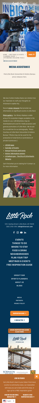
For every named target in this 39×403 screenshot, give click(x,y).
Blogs (19, 286)
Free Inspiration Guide (19, 264)
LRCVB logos (9, 145)
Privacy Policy (19, 303)
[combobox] (8, 401)
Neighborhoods (19, 254)
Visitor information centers (15, 153)
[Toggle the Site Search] (4, 3)
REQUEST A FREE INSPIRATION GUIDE (27, 396)
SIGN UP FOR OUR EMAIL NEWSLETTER (11, 396)
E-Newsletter (18, 320)
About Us (19, 282)
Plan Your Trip (19, 257)
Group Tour (19, 275)
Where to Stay (19, 246)
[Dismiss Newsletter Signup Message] (36, 376)
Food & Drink (19, 250)
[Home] (19, 4)
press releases (14, 108)
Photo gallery (8, 115)
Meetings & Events (19, 261)
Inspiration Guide (19, 313)
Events (19, 239)
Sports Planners (19, 279)
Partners (19, 300)
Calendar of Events (12, 148)
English (9, 401)
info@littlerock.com (25, 226)
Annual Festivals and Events (15, 151)
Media (19, 297)
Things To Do (19, 243)
